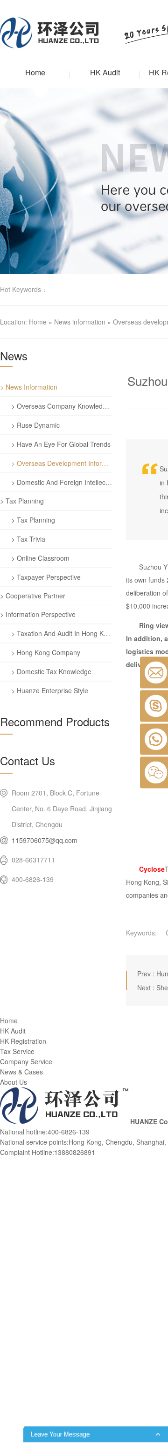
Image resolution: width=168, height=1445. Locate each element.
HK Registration (23, 1041)
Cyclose (152, 869)
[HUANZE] (64, 1121)
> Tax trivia (28, 539)
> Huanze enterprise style (49, 690)
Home (35, 72)
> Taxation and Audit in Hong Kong (61, 633)
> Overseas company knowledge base (61, 406)
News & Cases (21, 1071)
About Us (13, 1082)
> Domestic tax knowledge (51, 671)
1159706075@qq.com (44, 840)
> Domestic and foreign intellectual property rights (61, 482)
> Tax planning (22, 500)
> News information (28, 386)
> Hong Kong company (45, 652)
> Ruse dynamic (35, 425)
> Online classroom (40, 558)
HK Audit (105, 72)
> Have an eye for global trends (61, 444)
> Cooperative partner (32, 595)
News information (79, 321)
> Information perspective (38, 614)
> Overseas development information (61, 463)
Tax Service (17, 1051)
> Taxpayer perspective (46, 577)
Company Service (26, 1061)
